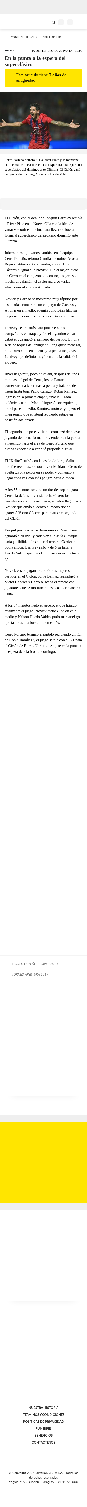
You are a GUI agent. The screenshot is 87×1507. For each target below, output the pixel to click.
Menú (80, 22)
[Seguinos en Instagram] (52, 1487)
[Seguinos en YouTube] (47, 1487)
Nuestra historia (43, 1407)
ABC (13, 21)
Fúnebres (43, 1428)
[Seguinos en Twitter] (42, 1487)
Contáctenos (43, 1442)
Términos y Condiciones (43, 1414)
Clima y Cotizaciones (45, 21)
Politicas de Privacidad (43, 1421)
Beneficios (44, 1435)
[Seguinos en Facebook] (36, 1487)
